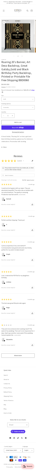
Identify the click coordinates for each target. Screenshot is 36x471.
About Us (6, 379)
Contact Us (7, 383)
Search (6, 375)
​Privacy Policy (8, 388)
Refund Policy (8, 392)
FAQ (5, 404)
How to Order (8, 413)
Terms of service (18, 467)
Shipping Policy (8, 396)
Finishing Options (6, 103)
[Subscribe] (27, 425)
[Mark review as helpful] (32, 204)
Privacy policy (9, 467)
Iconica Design (11, 464)
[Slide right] (22, 56)
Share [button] (5, 147)
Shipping (3, 87)
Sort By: (24, 180)
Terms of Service (8, 400)
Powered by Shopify (19, 464)
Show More (22, 194)
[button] (4, 11)
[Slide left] (14, 56)
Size (2, 95)
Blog (5, 409)
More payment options (18, 132)
